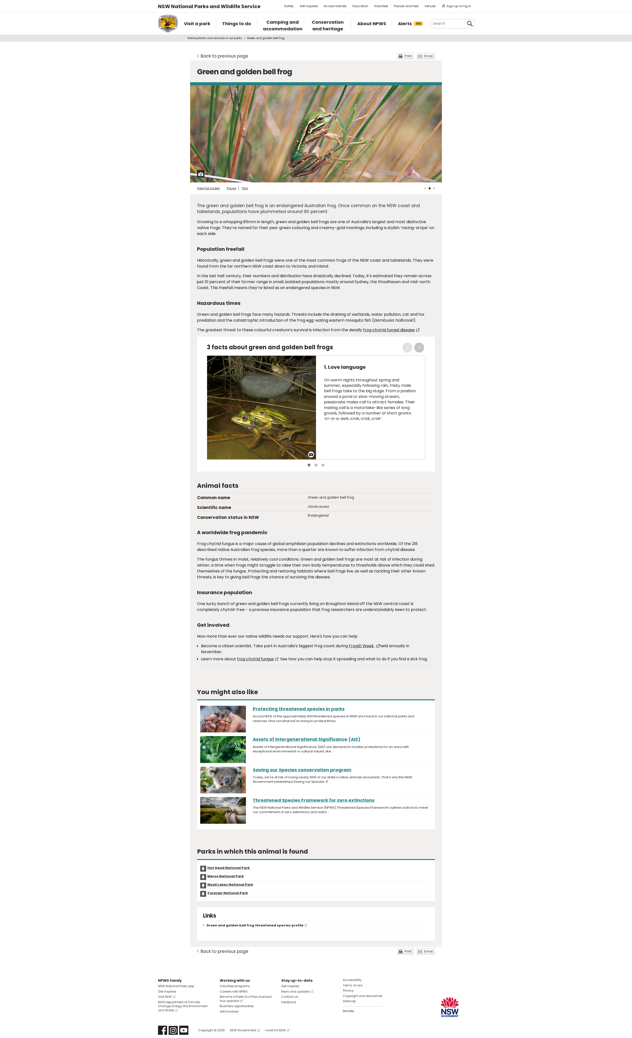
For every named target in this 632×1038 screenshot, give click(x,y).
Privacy (348, 990)
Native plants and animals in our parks (215, 38)
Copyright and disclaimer (362, 996)
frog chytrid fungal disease (389, 330)
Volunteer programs (235, 986)
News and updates (295, 991)
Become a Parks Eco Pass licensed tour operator (246, 999)
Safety (289, 6)
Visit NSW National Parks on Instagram (173, 1030)
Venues (430, 6)
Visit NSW (165, 997)
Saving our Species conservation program (302, 769)
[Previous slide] (407, 348)
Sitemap (349, 1001)
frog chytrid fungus (255, 659)
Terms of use (352, 985)
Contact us (289, 997)
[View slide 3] (434, 188)
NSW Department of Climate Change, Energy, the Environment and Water (182, 1006)
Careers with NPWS (234, 991)
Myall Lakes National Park (230, 884)
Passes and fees (406, 6)
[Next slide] (419, 348)
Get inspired (309, 6)
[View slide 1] (425, 188)
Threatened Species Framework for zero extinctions (314, 800)
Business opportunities (237, 1006)
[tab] (309, 465)
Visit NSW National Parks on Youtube (183, 1030)
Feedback (288, 1002)
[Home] (168, 24)
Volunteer (381, 6)
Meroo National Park (225, 876)
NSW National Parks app (176, 986)
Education (360, 6)
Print (408, 56)
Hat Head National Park (228, 867)
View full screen (208, 188)
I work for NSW (275, 1030)
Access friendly (335, 6)
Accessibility (352, 980)
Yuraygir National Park (227, 893)
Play (245, 188)
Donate (348, 1011)
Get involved (229, 1011)
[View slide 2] (430, 188)
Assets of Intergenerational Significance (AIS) (306, 739)
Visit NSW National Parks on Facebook (162, 1030)
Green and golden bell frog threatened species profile (254, 925)
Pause (231, 188)
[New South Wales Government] (450, 1007)
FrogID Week (362, 646)
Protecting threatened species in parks (299, 708)
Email (428, 56)
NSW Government (243, 1030)
